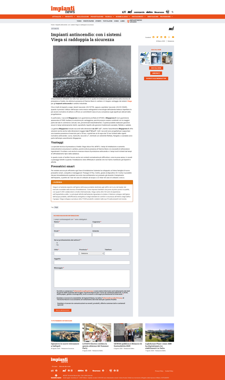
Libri (122, 21)
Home (52, 24)
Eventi (98, 21)
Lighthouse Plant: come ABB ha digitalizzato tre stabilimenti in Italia (158, 345)
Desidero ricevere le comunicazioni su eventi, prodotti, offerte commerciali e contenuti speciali (91, 304)
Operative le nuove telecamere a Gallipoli (65, 344)
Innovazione (152, 16)
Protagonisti (137, 16)
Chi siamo (54, 366)
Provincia (83, 249)
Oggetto (57, 259)
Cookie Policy (169, 371)
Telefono (108, 249)
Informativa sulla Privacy (112, 298)
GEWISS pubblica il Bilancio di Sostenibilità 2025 (128, 344)
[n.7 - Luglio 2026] (145, 58)
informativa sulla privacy (83, 291)
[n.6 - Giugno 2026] (156, 58)
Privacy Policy (159, 371)
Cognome (96, 222)
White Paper (88, 21)
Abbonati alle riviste (64, 366)
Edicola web (156, 68)
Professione (165, 16)
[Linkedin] (72, 371)
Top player (107, 21)
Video (79, 21)
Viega (56, 207)
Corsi (116, 21)
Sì (57, 243)
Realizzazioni (83, 16)
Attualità (56, 16)
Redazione (171, 41)
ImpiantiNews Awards (136, 21)
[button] (172, 11)
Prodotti (69, 16)
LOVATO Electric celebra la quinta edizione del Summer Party (95, 345)
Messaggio (59, 268)
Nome (57, 222)
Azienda (95, 231)
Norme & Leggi (122, 16)
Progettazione (97, 16)
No (57, 245)
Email (57, 231)
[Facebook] (56, 371)
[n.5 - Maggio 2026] (167, 58)
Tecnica (108, 16)
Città (56, 249)
